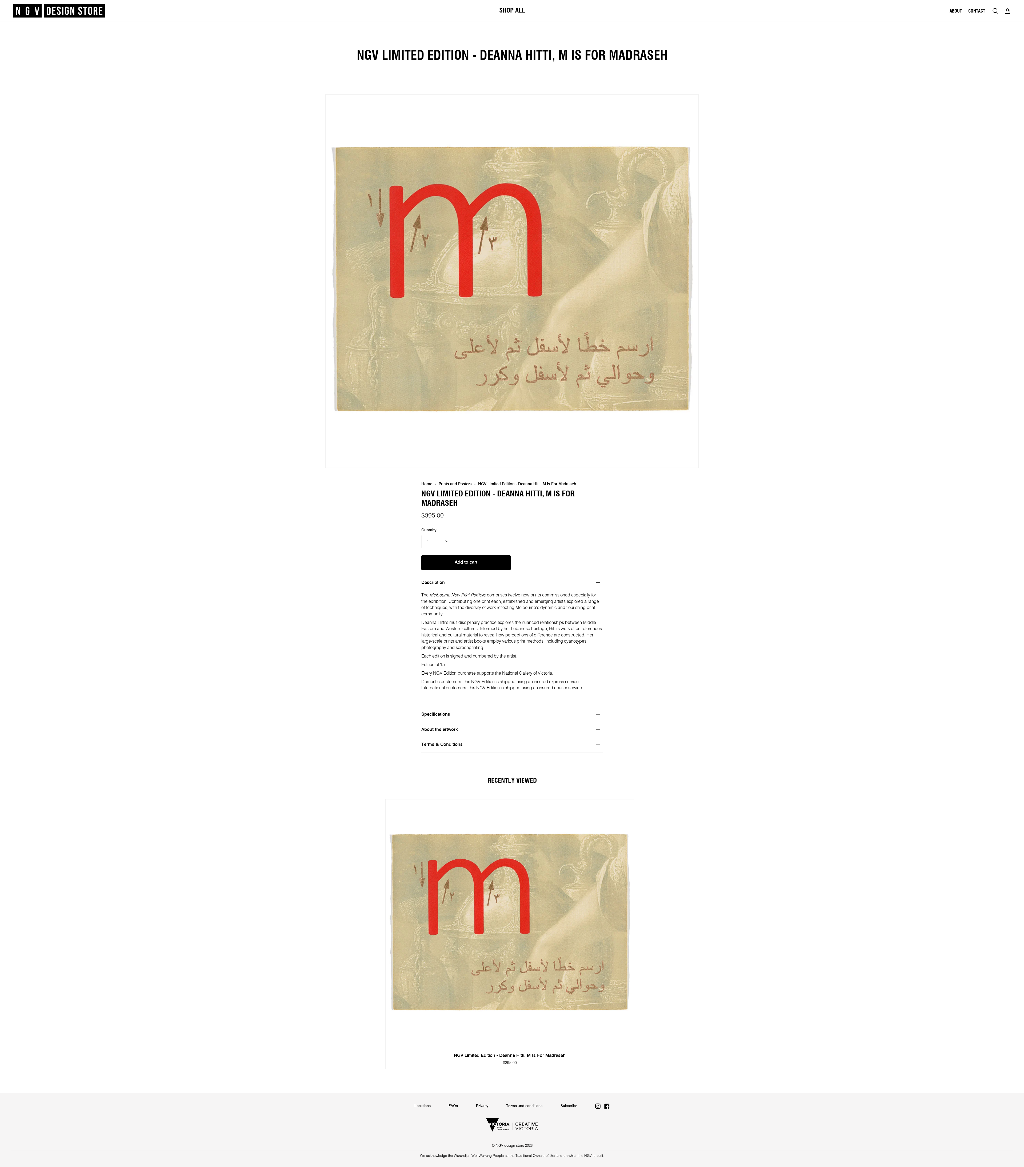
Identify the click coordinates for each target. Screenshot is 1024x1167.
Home (426, 484)
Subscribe (569, 1106)
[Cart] (1007, 11)
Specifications (435, 714)
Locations (422, 1106)
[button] (512, 11)
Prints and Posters (455, 484)
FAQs (453, 1106)
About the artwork (439, 729)
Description (433, 582)
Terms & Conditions (442, 744)
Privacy (482, 1106)
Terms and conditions (524, 1106)
